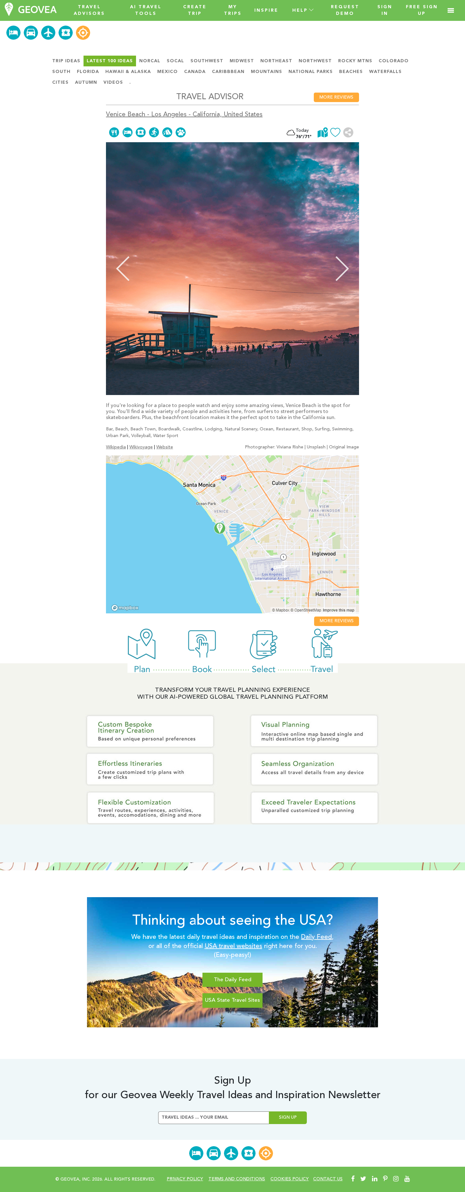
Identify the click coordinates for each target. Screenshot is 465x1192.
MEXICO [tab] (167, 72)
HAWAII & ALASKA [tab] (128, 72)
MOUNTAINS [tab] (266, 72)
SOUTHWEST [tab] (206, 61)
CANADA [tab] (195, 72)
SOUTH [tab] (61, 72)
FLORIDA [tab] (88, 72)
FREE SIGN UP (422, 10)
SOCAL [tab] (175, 61)
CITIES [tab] (60, 82)
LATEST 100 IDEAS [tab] (110, 61)
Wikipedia (116, 447)
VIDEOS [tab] (113, 82)
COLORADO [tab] (394, 61)
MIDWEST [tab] (242, 61)
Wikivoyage (141, 447)
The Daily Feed (232, 979)
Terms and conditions (236, 1179)
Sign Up (288, 1117)
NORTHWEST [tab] (315, 61)
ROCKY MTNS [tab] (355, 61)
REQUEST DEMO (345, 10)
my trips (233, 10)
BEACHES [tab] (351, 72)
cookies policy (289, 1179)
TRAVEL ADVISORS (89, 10)
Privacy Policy (185, 1179)
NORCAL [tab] (149, 61)
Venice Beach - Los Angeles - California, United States (184, 115)
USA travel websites (233, 946)
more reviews (336, 97)
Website (164, 447)
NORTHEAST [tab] (276, 61)
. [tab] (130, 82)
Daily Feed (316, 937)
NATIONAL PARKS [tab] (310, 72)
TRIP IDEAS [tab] (66, 61)
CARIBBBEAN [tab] (228, 72)
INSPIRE (266, 10)
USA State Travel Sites (232, 1000)
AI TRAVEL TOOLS (146, 10)
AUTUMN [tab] (86, 82)
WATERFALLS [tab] (385, 72)
